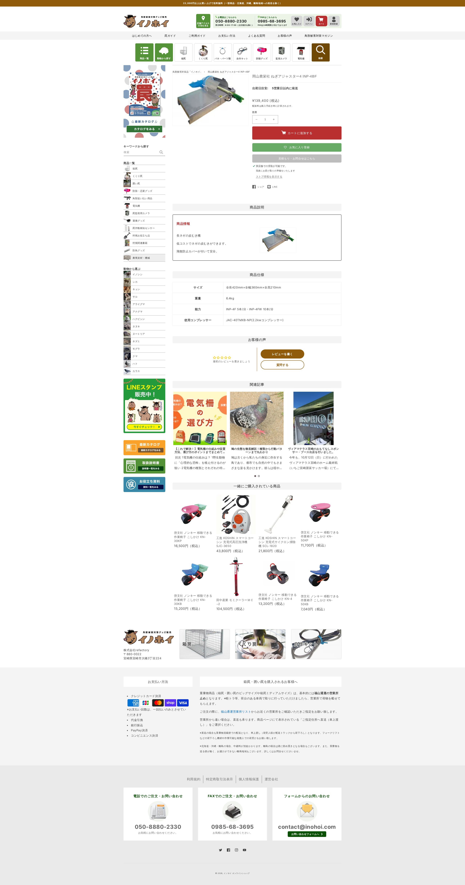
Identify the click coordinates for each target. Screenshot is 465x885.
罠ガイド (170, 35)
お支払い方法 (226, 35)
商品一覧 (144, 58)
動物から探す (164, 58)
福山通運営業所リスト (236, 711)
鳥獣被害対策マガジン (319, 35)
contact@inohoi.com (307, 826)
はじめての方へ (142, 35)
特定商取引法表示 (219, 779)
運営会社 (271, 779)
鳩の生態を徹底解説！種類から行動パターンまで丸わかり (256, 450)
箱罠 (183, 58)
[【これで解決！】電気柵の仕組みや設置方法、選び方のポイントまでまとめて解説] (200, 418)
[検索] (161, 152)
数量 (254, 112)
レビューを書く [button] (282, 354)
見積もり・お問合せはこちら (296, 158)
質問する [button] (282, 365)
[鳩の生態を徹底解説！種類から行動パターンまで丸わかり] (256, 418)
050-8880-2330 (158, 826)
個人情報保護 (249, 779)
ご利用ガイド (197, 35)
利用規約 (193, 779)
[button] (255, 476)
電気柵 (301, 58)
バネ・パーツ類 (223, 58)
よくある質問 (256, 35)
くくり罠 (203, 58)
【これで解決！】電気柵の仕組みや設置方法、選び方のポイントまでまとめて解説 (200, 452)
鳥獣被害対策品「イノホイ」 (187, 71)
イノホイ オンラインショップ (237, 873)
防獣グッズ (262, 58)
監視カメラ (281, 58)
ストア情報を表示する (269, 176)
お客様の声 (285, 35)
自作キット (242, 58)
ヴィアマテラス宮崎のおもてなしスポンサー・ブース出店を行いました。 (313, 450)
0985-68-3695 (232, 826)
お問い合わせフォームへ (305, 834)
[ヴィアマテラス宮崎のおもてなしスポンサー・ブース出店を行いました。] (313, 418)
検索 (320, 58)
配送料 (255, 106)
